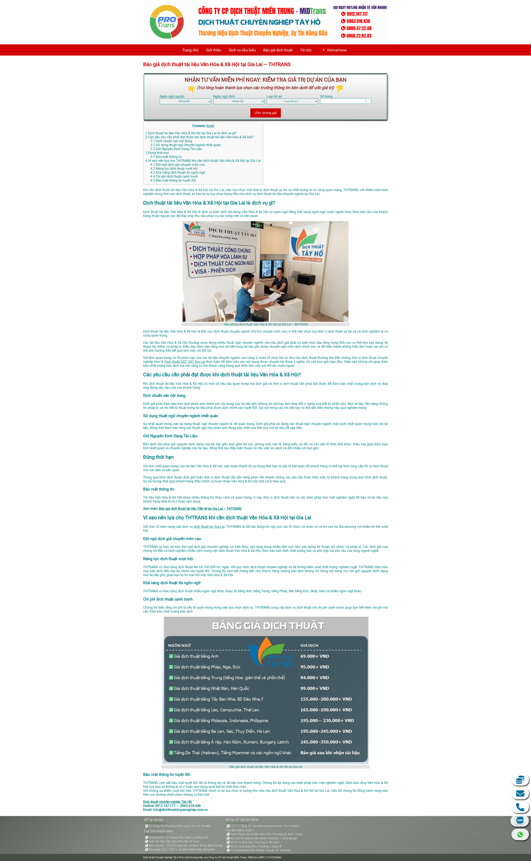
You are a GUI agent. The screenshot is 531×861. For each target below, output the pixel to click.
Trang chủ (190, 50)
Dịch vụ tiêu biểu (242, 50)
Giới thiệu (213, 50)
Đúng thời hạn (157, 153)
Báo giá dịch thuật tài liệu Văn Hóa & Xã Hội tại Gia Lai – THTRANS (217, 64)
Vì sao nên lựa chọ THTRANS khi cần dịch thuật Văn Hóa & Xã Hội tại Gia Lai (203, 161)
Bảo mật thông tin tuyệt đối (173, 180)
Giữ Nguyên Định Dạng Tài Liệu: (176, 149)
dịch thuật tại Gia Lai (209, 527)
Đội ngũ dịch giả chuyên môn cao (177, 165)
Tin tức (306, 50)
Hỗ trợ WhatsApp (520, 834)
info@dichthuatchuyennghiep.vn (520, 793)
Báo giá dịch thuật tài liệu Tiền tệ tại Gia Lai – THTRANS (200, 509)
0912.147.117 (520, 807)
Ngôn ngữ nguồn (172, 96)
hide (210, 126)
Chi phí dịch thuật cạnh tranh (174, 176)
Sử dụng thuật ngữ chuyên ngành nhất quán (185, 145)
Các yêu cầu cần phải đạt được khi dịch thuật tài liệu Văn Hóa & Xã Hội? (199, 137)
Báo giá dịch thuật (278, 50)
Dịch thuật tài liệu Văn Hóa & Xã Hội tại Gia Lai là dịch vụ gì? (191, 133)
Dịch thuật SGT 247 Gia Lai (184, 362)
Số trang (326, 96)
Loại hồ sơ (274, 96)
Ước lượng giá (266, 113)
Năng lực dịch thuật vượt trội (174, 169)
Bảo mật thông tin (166, 157)
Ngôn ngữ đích (224, 96)
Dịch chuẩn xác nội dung (171, 141)
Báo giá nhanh (520, 780)
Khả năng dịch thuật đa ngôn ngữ (177, 172)
